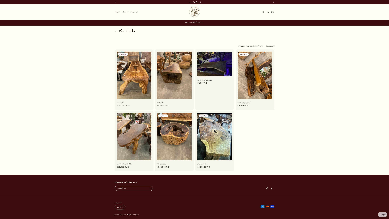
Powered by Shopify (133, 214)
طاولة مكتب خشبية (202, 164)
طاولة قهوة (160, 102)
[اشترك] (150, 188)
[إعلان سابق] (115, 2)
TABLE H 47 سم (162, 164)
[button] (125, 12)
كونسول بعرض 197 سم (244, 102)
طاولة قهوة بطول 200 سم (204, 80)
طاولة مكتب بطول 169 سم (124, 164)
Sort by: (241, 46)
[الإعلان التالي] (273, 2)
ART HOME (123, 214)
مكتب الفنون (120, 102)
